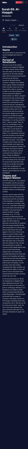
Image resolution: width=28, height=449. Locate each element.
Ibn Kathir (13, 25)
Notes (16, 30)
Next (17, 35)
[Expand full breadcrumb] (3, 20)
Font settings (23, 30)
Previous (11, 35)
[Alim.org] (4, 2)
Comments (10, 30)
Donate (19, 2)
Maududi (21, 25)
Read (3, 30)
